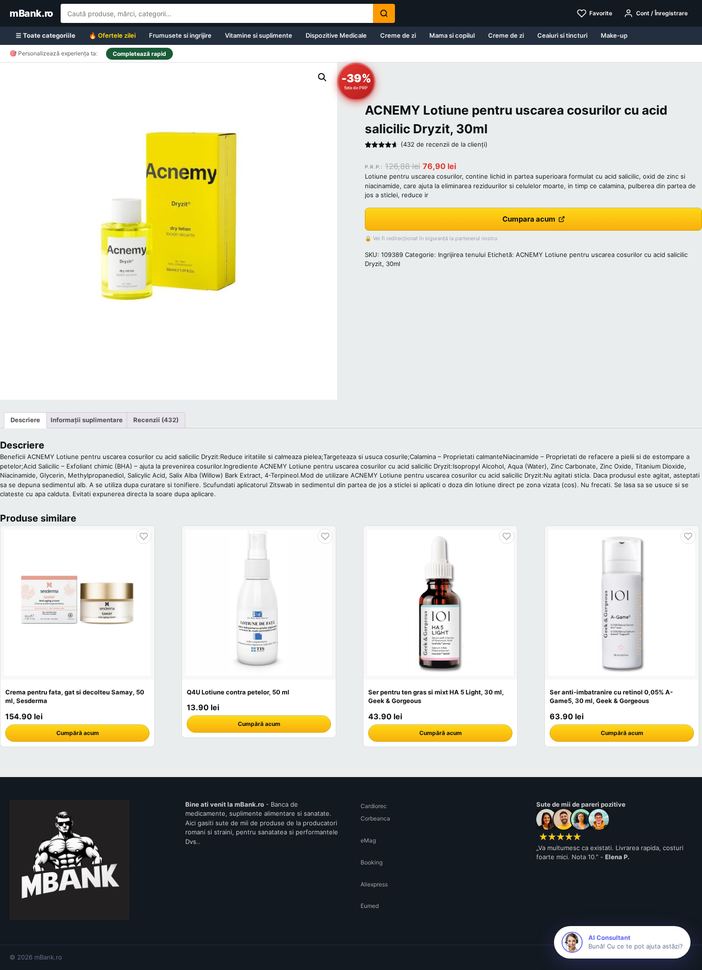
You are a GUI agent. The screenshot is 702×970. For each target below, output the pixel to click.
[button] (322, 77)
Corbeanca (375, 818)
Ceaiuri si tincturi (562, 35)
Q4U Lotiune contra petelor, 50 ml (238, 692)
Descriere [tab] (25, 420)
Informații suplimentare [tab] (87, 420)
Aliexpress (374, 884)
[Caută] (384, 13)
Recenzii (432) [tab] (156, 420)
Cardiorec (374, 806)
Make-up (614, 35)
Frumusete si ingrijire (180, 35)
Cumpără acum (77, 732)
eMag (368, 840)
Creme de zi (398, 35)
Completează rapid (139, 53)
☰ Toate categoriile (45, 35)
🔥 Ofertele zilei (112, 35)
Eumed (370, 905)
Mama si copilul (452, 35)
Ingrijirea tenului (462, 254)
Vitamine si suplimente (258, 35)
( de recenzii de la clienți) (444, 144)
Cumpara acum (528, 219)
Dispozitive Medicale (336, 35)
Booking (372, 862)
